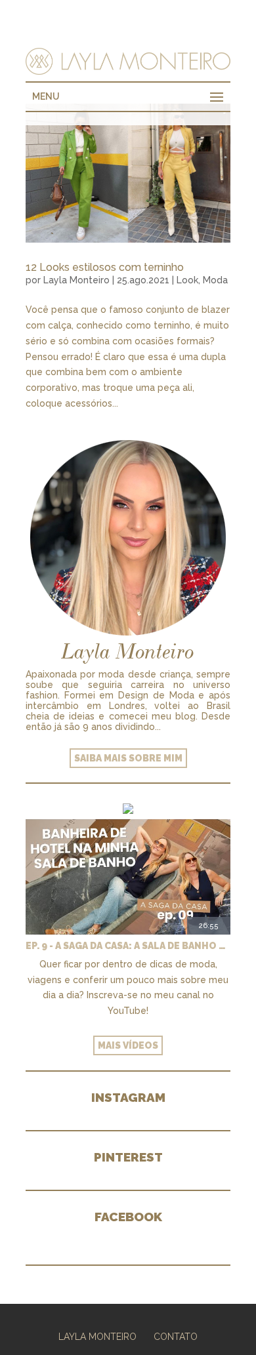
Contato (176, 1336)
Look (187, 280)
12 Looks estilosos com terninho (105, 267)
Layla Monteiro (76, 280)
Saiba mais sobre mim (128, 758)
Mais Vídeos (128, 1045)
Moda (215, 280)
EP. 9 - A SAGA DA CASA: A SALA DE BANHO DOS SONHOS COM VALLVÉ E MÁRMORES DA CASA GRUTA (128, 945)
